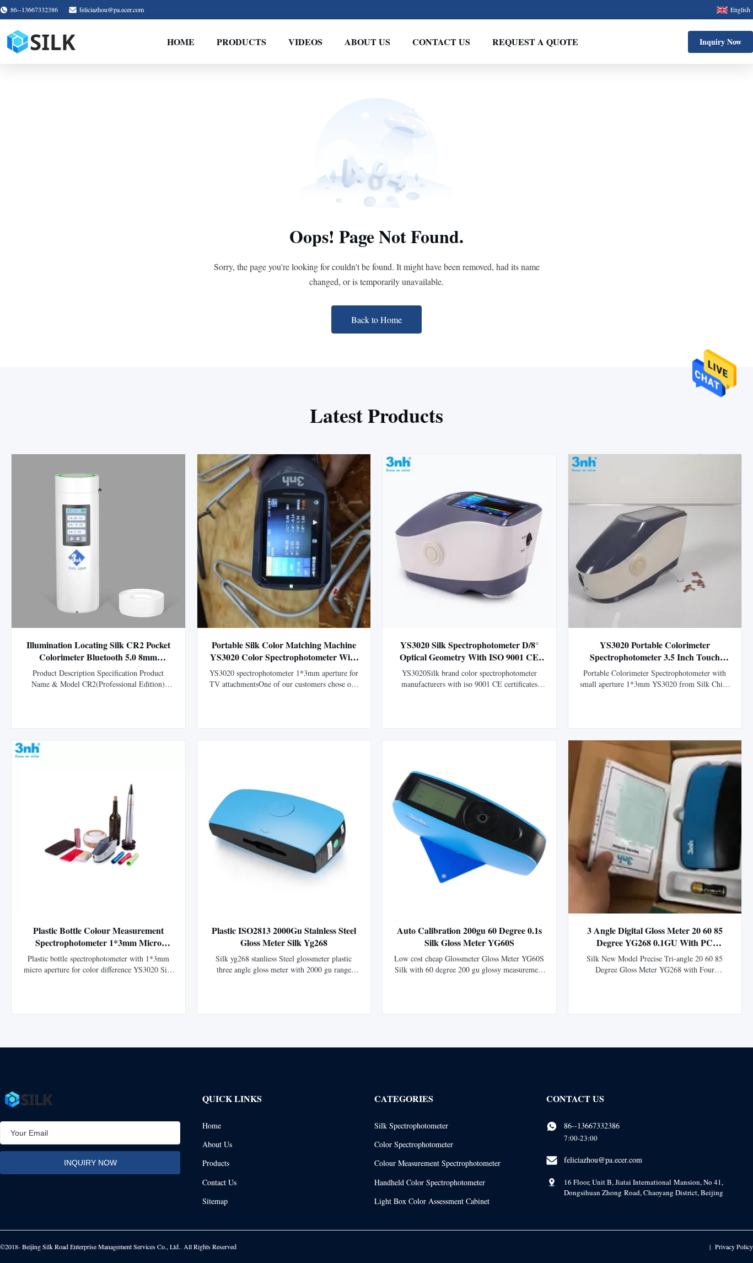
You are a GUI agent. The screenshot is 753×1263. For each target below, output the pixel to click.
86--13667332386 (592, 1125)
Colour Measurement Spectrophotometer (437, 1163)
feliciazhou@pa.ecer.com (111, 9)
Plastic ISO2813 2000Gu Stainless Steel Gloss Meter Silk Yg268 (284, 936)
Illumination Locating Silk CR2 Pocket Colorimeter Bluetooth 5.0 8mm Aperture (98, 656)
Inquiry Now (720, 41)
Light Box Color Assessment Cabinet (432, 1201)
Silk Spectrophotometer (411, 1125)
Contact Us (441, 41)
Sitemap (215, 1201)
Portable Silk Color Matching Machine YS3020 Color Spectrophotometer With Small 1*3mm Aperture (284, 656)
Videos (305, 41)
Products (241, 41)
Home (181, 41)
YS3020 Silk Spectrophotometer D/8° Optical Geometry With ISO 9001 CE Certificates (469, 656)
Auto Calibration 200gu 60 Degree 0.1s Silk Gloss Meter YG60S (469, 936)
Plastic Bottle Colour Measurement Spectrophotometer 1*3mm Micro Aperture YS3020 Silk (98, 942)
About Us (367, 41)
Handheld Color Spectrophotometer (429, 1182)
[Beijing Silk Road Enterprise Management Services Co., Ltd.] (42, 41)
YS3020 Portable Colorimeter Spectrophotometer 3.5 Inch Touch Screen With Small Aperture (655, 656)
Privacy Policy (734, 1246)
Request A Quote (535, 41)
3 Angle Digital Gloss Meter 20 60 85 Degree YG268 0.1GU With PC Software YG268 (655, 942)
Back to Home (376, 319)
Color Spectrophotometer (413, 1144)
